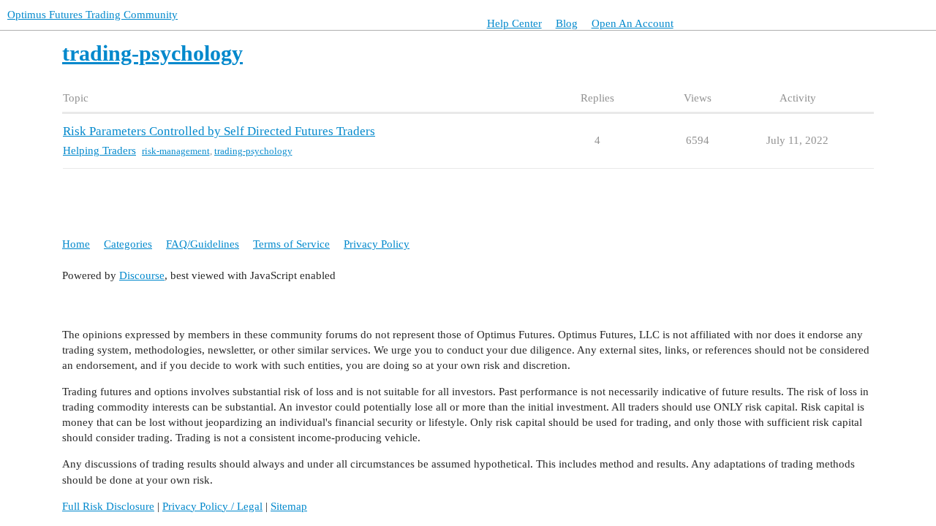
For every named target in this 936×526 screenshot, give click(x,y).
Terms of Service (291, 244)
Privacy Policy (377, 244)
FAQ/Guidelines (202, 244)
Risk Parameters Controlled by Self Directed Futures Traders (219, 131)
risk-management (176, 150)
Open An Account (632, 23)
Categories (128, 244)
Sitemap (289, 506)
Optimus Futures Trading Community (92, 14)
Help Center (514, 23)
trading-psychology (253, 150)
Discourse (142, 275)
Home (76, 244)
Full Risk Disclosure (108, 506)
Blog (567, 23)
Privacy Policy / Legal (212, 506)
